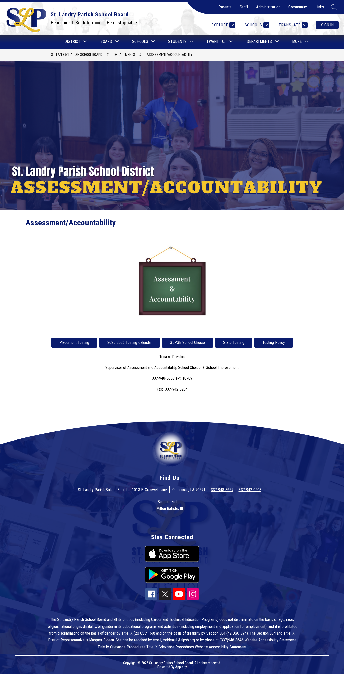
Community (297, 7)
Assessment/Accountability (169, 55)
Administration (268, 7)
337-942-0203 (250, 489)
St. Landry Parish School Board (76, 55)
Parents (225, 7)
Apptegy (181, 667)
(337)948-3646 (232, 640)
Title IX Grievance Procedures (170, 646)
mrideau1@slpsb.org (179, 640)
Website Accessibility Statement (220, 646)
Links (319, 7)
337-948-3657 (222, 489)
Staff (244, 7)
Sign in (327, 25)
